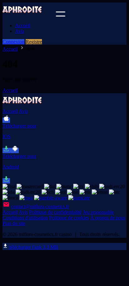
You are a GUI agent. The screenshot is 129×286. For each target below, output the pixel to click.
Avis (19, 31)
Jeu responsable (98, 212)
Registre (34, 41)
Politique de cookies (69, 217)
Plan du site (14, 223)
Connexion (13, 41)
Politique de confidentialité (55, 212)
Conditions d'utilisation (25, 217)
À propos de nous (107, 217)
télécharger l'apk (33, 247)
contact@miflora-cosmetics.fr (40, 206)
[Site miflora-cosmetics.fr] (28, 15)
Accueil (22, 25)
